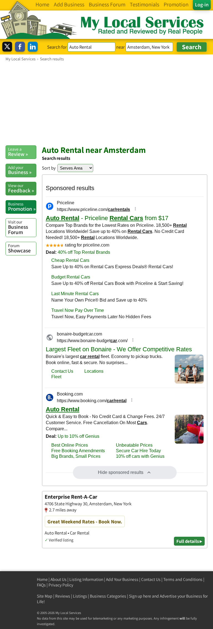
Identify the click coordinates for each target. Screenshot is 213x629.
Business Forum (18, 227)
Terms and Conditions (182, 579)
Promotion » (22, 206)
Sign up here (140, 596)
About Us (58, 579)
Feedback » (21, 188)
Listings (80, 596)
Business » (19, 170)
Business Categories (108, 596)
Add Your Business (122, 579)
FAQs (41, 585)
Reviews (62, 596)
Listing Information (86, 579)
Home (42, 579)
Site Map (44, 596)
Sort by (49, 168)
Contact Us (151, 579)
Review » (18, 151)
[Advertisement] (106, 103)
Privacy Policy (61, 585)
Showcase (19, 248)
